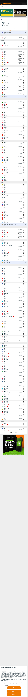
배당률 (6, 28)
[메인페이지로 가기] (7, 4)
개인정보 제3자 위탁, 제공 (8, 677)
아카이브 (23, 28)
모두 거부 (14, 691)
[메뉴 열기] (25, 4)
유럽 (4, 19)
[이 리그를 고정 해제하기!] (11, 23)
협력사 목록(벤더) (4, 685)
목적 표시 (14, 694)
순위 (19, 28)
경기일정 (14, 28)
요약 (2, 28)
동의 (14, 687)
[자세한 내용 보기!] (13, 37)
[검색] (23, 4)
